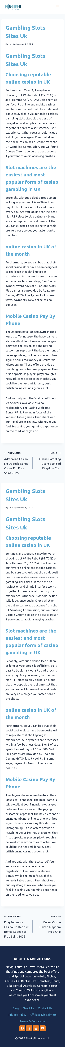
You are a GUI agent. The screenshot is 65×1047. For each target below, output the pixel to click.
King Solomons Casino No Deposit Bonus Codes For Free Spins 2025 (16, 926)
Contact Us (45, 1008)
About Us (28, 1008)
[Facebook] (22, 1028)
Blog (16, 1008)
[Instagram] (36, 1028)
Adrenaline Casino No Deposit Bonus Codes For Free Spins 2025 (16, 463)
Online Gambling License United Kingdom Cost (50, 461)
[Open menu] (57, 6)
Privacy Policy (17, 1014)
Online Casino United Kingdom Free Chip (50, 924)
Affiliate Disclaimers (43, 1014)
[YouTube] (43, 1028)
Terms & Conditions (32, 1021)
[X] (29, 1028)
